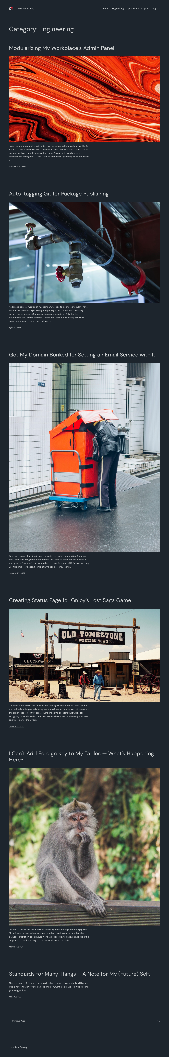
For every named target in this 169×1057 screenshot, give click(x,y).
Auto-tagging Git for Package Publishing (59, 194)
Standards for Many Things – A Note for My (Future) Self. (79, 974)
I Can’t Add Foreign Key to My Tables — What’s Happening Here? (81, 756)
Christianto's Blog (25, 8)
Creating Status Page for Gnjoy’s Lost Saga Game (70, 600)
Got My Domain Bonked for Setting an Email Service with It (82, 355)
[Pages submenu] (159, 8)
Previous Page (17, 1021)
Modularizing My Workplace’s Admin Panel (61, 48)
